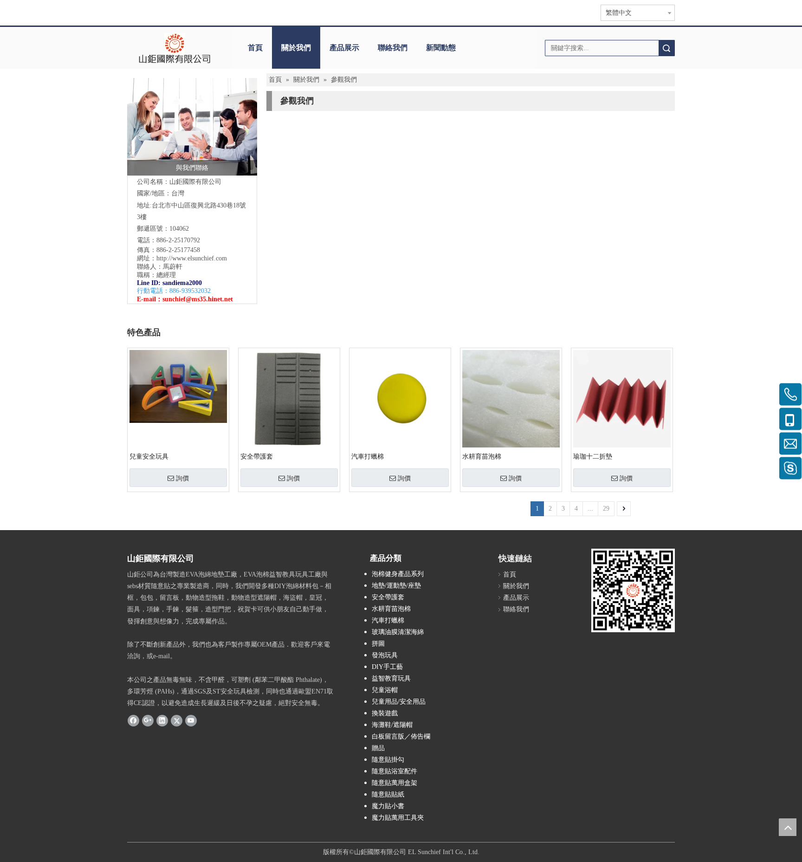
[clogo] (174, 48)
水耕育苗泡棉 (481, 456)
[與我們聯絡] (192, 126)
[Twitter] (176, 720)
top (787, 827)
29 (606, 508)
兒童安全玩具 (148, 456)
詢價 (182, 478)
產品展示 (344, 48)
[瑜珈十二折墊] (622, 398)
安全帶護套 (256, 456)
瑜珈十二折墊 (592, 456)
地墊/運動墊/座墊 (396, 585)
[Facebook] (133, 720)
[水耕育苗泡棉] (511, 398)
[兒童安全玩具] (178, 385)
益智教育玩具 (391, 678)
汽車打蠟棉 (367, 456)
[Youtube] (191, 720)
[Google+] (148, 720)
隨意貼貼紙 (388, 794)
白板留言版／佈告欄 (401, 736)
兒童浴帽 (385, 690)
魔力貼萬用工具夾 (398, 817)
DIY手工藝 (387, 666)
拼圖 (378, 643)
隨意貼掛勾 (388, 759)
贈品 (378, 748)
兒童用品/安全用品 (399, 701)
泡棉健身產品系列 (398, 573)
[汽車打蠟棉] (400, 398)
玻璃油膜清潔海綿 (398, 632)
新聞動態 (441, 48)
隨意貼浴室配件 (394, 771)
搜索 (666, 48)
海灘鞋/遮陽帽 (392, 724)
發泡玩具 (385, 655)
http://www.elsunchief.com (191, 258)
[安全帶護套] (289, 398)
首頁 (255, 48)
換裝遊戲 (385, 713)
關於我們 (296, 48)
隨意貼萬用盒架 (394, 782)
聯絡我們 (392, 48)
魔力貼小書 (388, 806)
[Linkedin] (162, 720)
